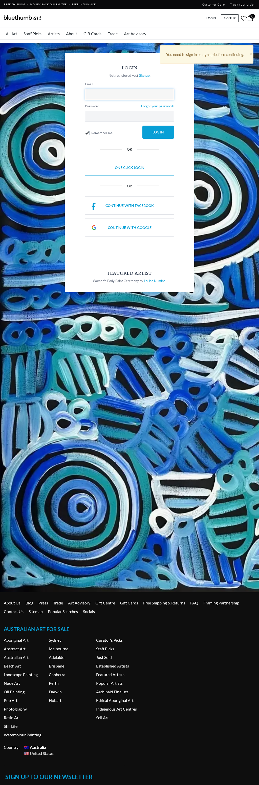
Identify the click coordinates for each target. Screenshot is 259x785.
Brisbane (56, 665)
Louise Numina (154, 281)
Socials (89, 611)
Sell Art (102, 717)
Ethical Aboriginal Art (115, 700)
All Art (11, 33)
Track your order (242, 4)
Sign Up (230, 18)
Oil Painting (14, 691)
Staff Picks (32, 33)
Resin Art (12, 717)
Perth (54, 683)
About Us (12, 602)
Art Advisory (135, 33)
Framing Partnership (221, 602)
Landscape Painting (21, 674)
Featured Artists (110, 674)
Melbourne (58, 648)
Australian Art (16, 657)
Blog (29, 602)
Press (43, 602)
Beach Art (12, 665)
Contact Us (14, 611)
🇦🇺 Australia (35, 747)
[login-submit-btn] (158, 132)
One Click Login (129, 167)
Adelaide (56, 657)
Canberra (57, 674)
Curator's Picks (109, 640)
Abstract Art (15, 648)
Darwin (55, 691)
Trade (113, 33)
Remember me (102, 133)
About (71, 33)
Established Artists (112, 665)
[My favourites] (244, 18)
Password (92, 106)
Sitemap (36, 611)
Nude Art (12, 683)
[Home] (23, 17)
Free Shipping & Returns (164, 602)
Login (211, 18)
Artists (54, 33)
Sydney (55, 640)
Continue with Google (130, 227)
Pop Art (10, 700)
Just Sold (104, 657)
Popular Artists (109, 683)
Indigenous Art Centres (116, 708)
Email (89, 84)
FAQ (194, 602)
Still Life (10, 726)
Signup (144, 75)
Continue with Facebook (129, 205)
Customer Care (213, 4)
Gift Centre (105, 602)
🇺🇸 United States (39, 753)
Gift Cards (92, 33)
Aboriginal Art (16, 640)
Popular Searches (63, 611)
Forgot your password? (157, 106)
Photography (15, 708)
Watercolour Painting (22, 734)
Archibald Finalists (112, 691)
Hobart (55, 700)
